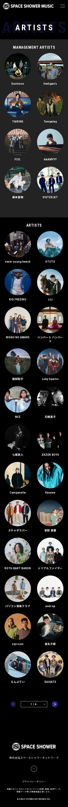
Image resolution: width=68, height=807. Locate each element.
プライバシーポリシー (34, 781)
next (55, 704)
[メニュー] (62, 6)
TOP (65, 799)
